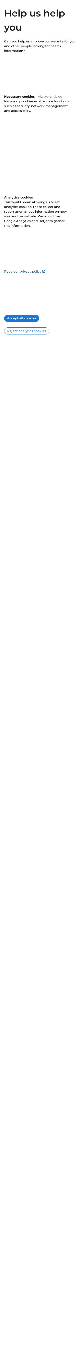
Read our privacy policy (22, 271)
